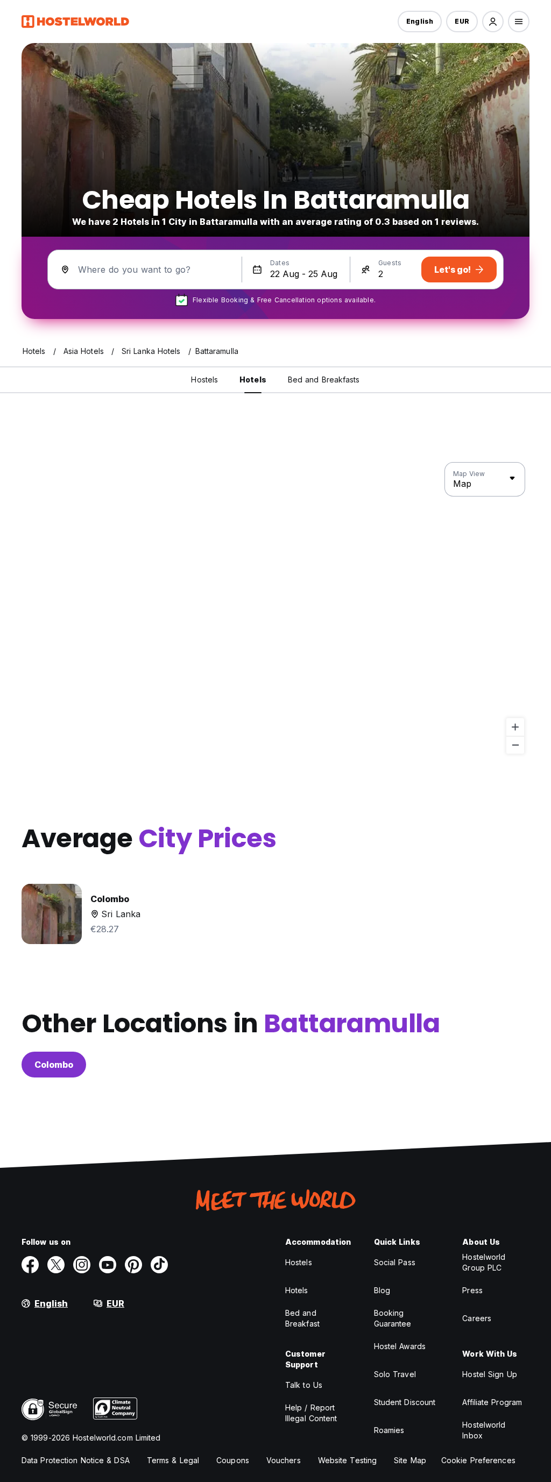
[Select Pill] (493, 21)
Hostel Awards (400, 1346)
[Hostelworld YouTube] (107, 1264)
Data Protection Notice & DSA (76, 1460)
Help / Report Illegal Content (311, 1413)
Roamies (389, 1430)
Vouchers (283, 1460)
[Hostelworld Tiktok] (159, 1264)
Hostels (298, 1262)
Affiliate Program (492, 1402)
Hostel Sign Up (489, 1374)
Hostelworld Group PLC (483, 1262)
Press (472, 1290)
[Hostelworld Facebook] (30, 1264)
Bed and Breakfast (302, 1318)
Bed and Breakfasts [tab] (324, 379)
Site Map (410, 1460)
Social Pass (394, 1262)
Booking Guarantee (393, 1318)
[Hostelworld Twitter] (56, 1264)
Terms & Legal (173, 1460)
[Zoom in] (515, 727)
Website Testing (347, 1460)
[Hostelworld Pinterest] (133, 1264)
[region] (275, 608)
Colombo (53, 1064)
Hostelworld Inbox (483, 1430)
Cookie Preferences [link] (478, 1460)
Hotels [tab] (252, 379)
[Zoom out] (515, 745)
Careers (476, 1318)
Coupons (232, 1460)
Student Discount (405, 1402)
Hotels (296, 1290)
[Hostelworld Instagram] (81, 1264)
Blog (382, 1290)
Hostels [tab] (204, 379)
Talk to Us (303, 1384)
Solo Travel (395, 1374)
